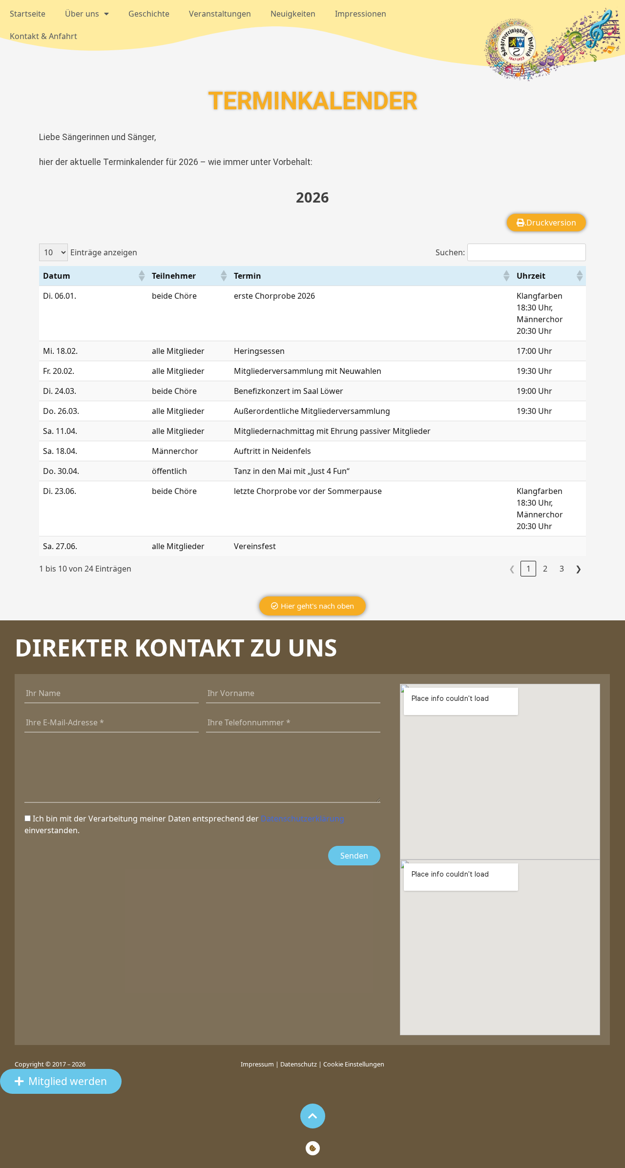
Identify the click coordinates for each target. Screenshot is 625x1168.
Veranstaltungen (220, 13)
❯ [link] (578, 568)
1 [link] (528, 568)
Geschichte (148, 13)
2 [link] (545, 568)
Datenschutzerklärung (302, 818)
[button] (141, 276)
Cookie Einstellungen (353, 1064)
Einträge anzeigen (103, 252)
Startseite (27, 13)
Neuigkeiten (293, 13)
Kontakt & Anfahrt (43, 36)
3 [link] (562, 568)
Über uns (82, 13)
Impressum (258, 1064)
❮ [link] (512, 568)
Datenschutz (298, 1064)
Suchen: (450, 252)
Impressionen (360, 13)
